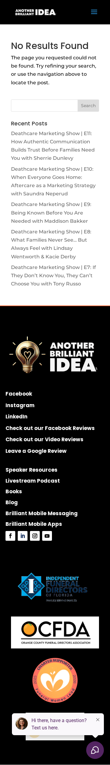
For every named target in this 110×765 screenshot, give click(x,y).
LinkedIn (17, 416)
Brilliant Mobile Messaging (42, 513)
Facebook (19, 393)
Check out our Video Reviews (44, 439)
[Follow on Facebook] (10, 536)
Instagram (20, 405)
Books (14, 491)
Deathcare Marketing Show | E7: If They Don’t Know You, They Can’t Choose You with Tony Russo (53, 275)
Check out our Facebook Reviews (50, 428)
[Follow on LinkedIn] (23, 536)
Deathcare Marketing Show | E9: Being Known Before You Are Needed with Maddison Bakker (51, 212)
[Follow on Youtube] (47, 536)
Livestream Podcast (33, 480)
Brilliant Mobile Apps (34, 524)
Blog (12, 502)
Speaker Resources (31, 469)
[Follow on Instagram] (35, 536)
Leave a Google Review (36, 451)
